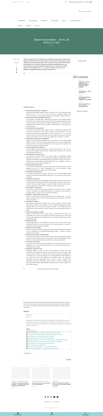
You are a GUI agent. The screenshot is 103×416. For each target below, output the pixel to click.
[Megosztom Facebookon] (16, 67)
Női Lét (37, 25)
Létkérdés (44, 20)
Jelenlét (28, 25)
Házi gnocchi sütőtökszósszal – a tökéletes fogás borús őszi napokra (43, 348)
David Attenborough (41, 114)
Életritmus (46, 37)
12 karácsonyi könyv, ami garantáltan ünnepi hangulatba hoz (41, 343)
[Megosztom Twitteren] (16, 70)
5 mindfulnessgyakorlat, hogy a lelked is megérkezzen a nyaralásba (85, 98)
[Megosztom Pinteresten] (16, 72)
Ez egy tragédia (63, 133)
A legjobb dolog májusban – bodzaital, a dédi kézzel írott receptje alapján (44, 332)
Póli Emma (16, 62)
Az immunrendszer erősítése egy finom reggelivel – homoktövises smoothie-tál (45, 334)
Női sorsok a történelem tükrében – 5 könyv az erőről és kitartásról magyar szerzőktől (62, 384)
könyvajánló (28, 353)
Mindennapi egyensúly (54, 37)
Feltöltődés (54, 20)
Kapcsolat (21, 2)
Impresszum (14, 2)
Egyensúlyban (33, 20)
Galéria (20, 25)
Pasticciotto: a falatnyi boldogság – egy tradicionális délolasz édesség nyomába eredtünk (84, 84)
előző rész (43, 67)
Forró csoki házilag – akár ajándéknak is (37, 345)
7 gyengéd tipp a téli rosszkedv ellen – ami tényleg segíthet (41, 338)
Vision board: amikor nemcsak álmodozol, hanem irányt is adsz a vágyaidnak (45, 341)
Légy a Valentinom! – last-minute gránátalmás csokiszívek (41, 336)
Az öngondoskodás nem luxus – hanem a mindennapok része (84, 105)
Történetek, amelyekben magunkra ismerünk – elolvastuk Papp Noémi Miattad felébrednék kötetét (20, 384)
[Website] (28, 329)
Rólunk (28, 2)
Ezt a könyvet (42, 157)
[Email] (27, 329)
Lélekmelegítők (75, 20)
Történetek (21, 20)
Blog (63, 20)
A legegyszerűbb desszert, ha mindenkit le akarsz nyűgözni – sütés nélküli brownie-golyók (48, 339)
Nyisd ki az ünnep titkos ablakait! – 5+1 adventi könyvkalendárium (42, 346)
